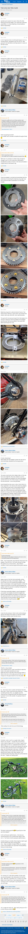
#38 (26, 810)
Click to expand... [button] (14, 723)
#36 (26, 709)
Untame (3, 10)
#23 (26, 56)
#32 (26, 577)
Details (14, 932)
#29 (26, 455)
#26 (26, 175)
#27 (26, 309)
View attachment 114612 (7, 129)
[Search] (26, 1)
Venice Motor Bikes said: (7, 152)
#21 (26, 18)
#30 (26, 472)
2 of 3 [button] (14, 915)
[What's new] (23, 1)
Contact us (3, 928)
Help (22, 928)
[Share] (24, 18)
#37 (26, 737)
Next (18, 915)
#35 (26, 687)
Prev (10, 915)
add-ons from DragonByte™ (17, 931)
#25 (26, 150)
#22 (26, 37)
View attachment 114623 (7, 665)
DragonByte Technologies (8, 932)
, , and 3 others (11, 678)
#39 (26, 858)
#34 (26, 655)
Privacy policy (17, 928)
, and (11, 911)
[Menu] (2, 1)
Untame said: (4, 118)
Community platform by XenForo (12, 930)
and (9, 446)
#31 (26, 550)
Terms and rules (10, 928)
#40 (26, 892)
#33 (26, 610)
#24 (26, 115)
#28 (26, 371)
